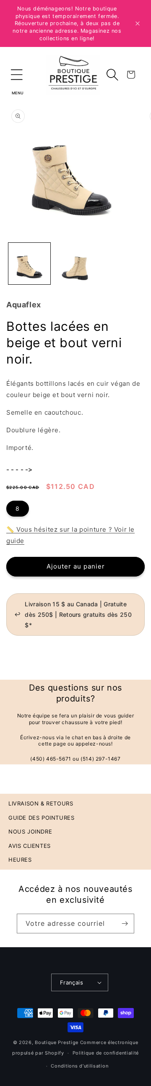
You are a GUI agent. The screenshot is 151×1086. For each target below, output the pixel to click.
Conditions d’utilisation (79, 1066)
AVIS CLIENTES (29, 845)
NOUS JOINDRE (30, 831)
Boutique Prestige (56, 1042)
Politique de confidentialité (106, 1053)
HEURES (20, 859)
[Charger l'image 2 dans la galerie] (75, 264)
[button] (17, 74)
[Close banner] (137, 23)
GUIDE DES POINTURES (41, 817)
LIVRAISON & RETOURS (40, 803)
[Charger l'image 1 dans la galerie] (29, 264)
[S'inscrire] (124, 923)
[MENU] (17, 74)
